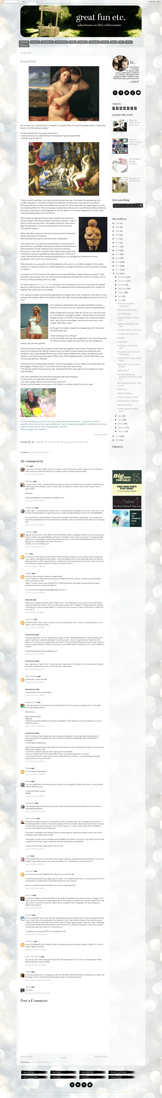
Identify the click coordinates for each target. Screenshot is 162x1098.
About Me (24, 42)
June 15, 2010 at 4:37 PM (35, 501)
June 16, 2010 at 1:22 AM (34, 613)
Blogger (123, 1092)
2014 (117, 258)
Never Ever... (122, 389)
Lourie (28, 856)
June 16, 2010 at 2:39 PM (35, 695)
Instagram (65, 442)
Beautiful (28, 61)
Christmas (24, 45)
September (122, 288)
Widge (28, 768)
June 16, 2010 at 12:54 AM (35, 593)
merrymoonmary (102, 1092)
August (121, 292)
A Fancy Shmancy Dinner (127, 397)
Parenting (34, 42)
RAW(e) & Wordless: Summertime (126, 304)
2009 (117, 436)
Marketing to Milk (44, 284)
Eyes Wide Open (124, 314)
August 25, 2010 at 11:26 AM (36, 965)
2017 (117, 246)
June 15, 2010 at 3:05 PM (35, 474)
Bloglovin (79, 442)
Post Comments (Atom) (41, 1062)
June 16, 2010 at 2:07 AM (35, 628)
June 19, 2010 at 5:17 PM (34, 849)
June (120, 300)
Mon (27, 554)
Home (64, 1058)
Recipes (105, 42)
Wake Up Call (123, 370)
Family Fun (94, 42)
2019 (117, 239)
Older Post (26, 1057)
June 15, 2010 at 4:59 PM (35, 525)
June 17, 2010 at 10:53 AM (35, 812)
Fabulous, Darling (124, 393)
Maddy (28, 781)
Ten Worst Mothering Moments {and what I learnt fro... (129, 376)
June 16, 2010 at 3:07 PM (35, 726)
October (121, 285)
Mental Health (61, 42)
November (122, 281)
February (122, 427)
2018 (117, 243)
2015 (117, 254)
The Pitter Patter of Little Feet (129, 330)
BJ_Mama (29, 532)
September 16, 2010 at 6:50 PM (37, 980)
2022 (117, 227)
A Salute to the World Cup (128, 334)
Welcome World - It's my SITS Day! (135, 141)
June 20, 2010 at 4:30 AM (35, 864)
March (121, 424)
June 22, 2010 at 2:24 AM (34, 888)
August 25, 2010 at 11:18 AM (36, 950)
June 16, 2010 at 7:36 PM (35, 796)
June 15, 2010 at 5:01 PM (34, 547)
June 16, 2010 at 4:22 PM (34, 761)
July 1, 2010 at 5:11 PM (33, 908)
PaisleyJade (30, 508)
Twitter (52, 442)
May (120, 416)
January (121, 431)
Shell (27, 466)
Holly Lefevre (30, 818)
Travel (113, 42)
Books (129, 42)
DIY (121, 42)
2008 (117, 440)
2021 (117, 231)
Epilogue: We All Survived (134, 179)
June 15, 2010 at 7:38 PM (35, 566)
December (122, 277)
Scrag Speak (122, 342)
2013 (117, 262)
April (120, 420)
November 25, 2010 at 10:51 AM (37, 993)
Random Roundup (124, 405)
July (120, 296)
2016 (117, 250)
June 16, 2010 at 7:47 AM (34, 654)
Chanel (28, 972)
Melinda (28, 915)
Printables (82, 42)
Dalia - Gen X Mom (32, 957)
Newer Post (101, 1057)
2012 (117, 266)
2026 (117, 223)
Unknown (29, 619)
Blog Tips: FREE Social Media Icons (134, 122)
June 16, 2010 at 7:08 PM (35, 774)
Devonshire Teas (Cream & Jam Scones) (128, 353)
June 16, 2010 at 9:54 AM (35, 682)
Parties (72, 42)
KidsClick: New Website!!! (128, 401)
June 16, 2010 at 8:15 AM (34, 669)
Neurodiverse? (47, 42)
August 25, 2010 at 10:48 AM (36, 934)
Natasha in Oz (31, 702)
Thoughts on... (44, 452)
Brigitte (28, 573)
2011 (117, 270)
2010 (117, 273)
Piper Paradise (31, 676)
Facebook (39, 442)
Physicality (34, 452)
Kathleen (29, 481)
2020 (117, 235)
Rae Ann (28, 895)
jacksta (28, 987)
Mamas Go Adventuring (127, 310)
